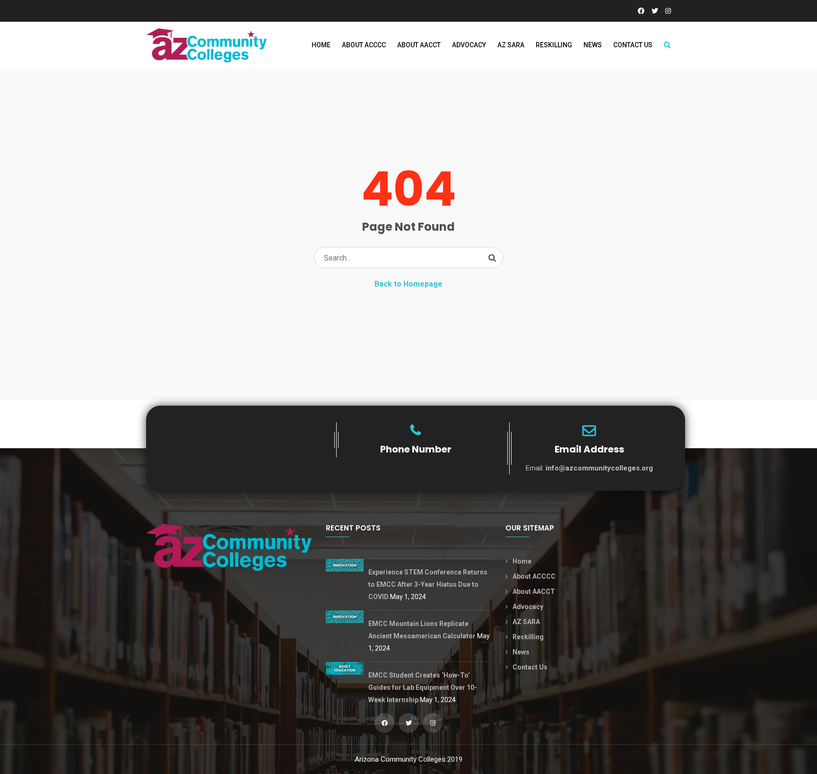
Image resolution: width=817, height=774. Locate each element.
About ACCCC (364, 45)
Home (321, 45)
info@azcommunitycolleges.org (599, 468)
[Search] (492, 257)
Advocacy (469, 45)
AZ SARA (510, 45)
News (592, 45)
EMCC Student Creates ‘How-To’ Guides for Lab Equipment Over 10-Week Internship (422, 687)
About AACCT (419, 45)
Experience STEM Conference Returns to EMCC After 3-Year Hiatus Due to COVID (427, 584)
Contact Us (632, 45)
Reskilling (554, 45)
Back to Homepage (408, 283)
